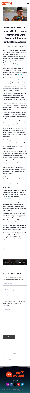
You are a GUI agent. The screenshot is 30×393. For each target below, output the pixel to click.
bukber (18, 65)
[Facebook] (11, 384)
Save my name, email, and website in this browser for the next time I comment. (15, 303)
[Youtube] (18, 384)
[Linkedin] (22, 384)
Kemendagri (6, 198)
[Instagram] (7, 384)
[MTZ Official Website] (12, 3)
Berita (21, 46)
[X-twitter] (15, 384)
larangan (19, 74)
